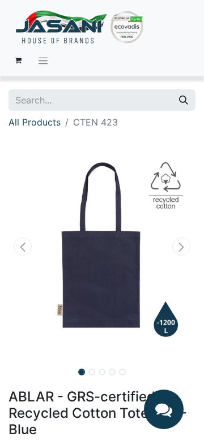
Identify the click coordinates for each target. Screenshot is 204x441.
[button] (22, 246)
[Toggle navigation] (43, 60)
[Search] (184, 100)
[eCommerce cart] (18, 60)
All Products (34, 122)
